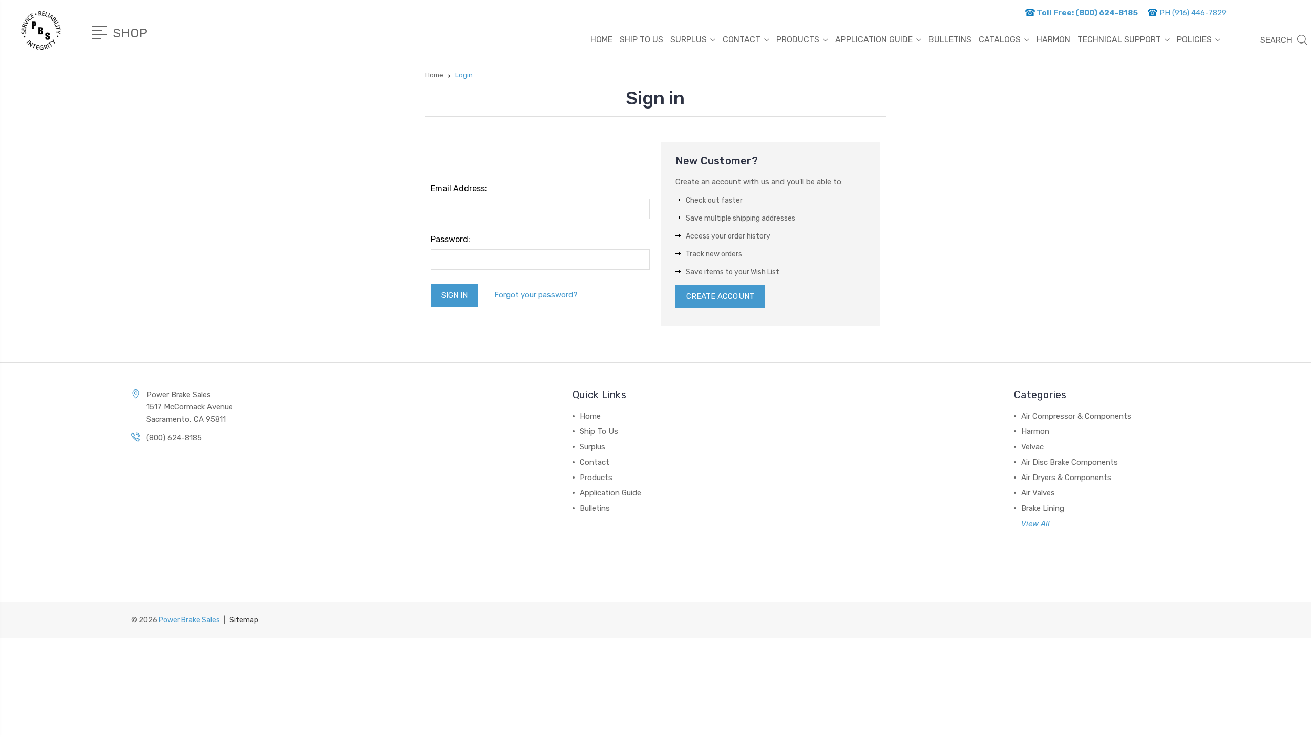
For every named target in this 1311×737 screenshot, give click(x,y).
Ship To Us (641, 40)
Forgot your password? (536, 294)
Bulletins (949, 40)
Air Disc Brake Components (1069, 462)
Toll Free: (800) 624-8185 (1086, 12)
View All (1035, 523)
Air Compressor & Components (1076, 416)
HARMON (1053, 40)
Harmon (1035, 431)
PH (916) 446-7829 (1192, 12)
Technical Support (1119, 40)
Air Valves (1038, 492)
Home (601, 40)
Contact (741, 40)
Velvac (1032, 446)
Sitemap (243, 620)
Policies (1194, 40)
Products (797, 40)
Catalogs (1000, 40)
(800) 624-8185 (174, 437)
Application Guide (874, 40)
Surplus (688, 40)
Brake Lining (1042, 508)
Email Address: (459, 188)
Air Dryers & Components (1066, 477)
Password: (450, 239)
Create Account (720, 296)
